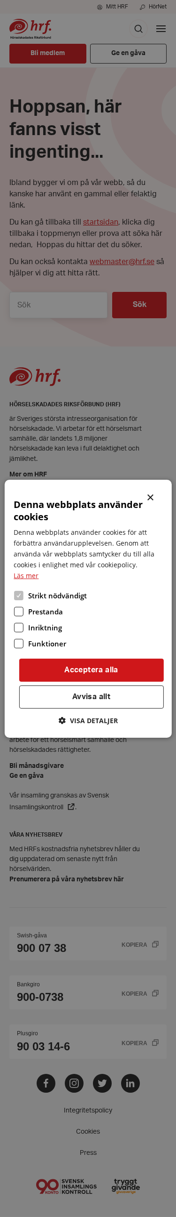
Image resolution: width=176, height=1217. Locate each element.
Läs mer (26, 575)
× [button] (151, 496)
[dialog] (87, 608)
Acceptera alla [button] (91, 670)
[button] (88, 720)
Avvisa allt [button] (91, 697)
